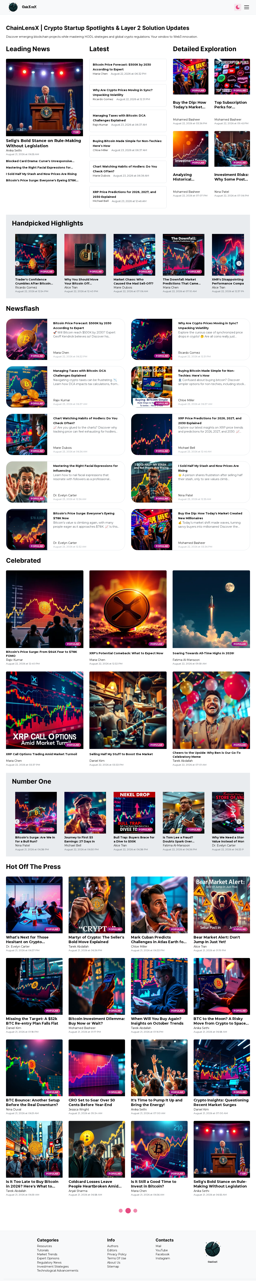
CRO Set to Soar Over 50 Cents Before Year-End (92, 1102)
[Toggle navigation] (246, 7)
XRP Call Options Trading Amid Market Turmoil (41, 754)
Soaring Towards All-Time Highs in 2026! (203, 653)
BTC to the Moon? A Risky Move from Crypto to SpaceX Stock (221, 1021)
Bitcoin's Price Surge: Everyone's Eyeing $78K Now (41, 180)
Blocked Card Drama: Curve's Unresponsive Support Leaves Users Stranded (39, 161)
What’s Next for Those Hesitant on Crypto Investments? (27, 940)
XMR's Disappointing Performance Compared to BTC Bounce (232, 281)
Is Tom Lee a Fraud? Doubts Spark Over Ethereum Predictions (179, 839)
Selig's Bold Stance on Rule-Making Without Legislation (43, 143)
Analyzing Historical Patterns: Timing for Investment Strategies (189, 177)
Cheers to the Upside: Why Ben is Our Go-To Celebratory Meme (207, 755)
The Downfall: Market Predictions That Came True (180, 281)
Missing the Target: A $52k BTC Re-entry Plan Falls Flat (32, 1021)
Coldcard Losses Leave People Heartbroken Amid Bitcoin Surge (93, 1184)
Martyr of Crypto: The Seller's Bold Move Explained (96, 939)
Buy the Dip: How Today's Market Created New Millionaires (189, 105)
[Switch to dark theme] (237, 7)
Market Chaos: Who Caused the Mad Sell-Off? (133, 281)
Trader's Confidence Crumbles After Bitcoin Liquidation (33, 281)
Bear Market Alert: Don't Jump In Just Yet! (217, 939)
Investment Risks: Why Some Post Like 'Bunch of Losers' (231, 177)
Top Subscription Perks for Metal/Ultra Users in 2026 (230, 105)
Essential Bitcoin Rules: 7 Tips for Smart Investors (93, 1265)
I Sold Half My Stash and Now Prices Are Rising (41, 174)
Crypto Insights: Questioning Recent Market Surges (221, 1102)
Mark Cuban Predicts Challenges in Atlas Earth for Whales (158, 940)
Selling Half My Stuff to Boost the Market (121, 754)
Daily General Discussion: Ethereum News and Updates (221, 1265)
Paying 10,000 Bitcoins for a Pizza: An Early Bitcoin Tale (33, 1265)
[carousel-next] (239, 263)
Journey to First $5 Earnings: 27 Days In (79, 839)
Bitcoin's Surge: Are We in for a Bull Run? (35, 839)
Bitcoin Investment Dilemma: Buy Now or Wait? (97, 1021)
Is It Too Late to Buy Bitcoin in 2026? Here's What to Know (32, 1184)
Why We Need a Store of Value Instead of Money (231, 839)
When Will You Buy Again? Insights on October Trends (157, 1021)
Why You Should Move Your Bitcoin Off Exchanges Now (81, 281)
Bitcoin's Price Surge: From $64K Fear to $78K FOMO (41, 654)
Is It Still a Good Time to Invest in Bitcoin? (153, 1184)
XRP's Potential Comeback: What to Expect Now (126, 653)
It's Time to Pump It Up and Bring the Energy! (156, 1102)
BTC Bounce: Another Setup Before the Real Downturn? (33, 1102)
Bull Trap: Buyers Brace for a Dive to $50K (134, 839)
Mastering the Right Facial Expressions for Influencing (38, 168)
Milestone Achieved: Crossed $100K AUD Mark (159, 1265)
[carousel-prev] (17, 263)
